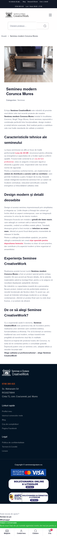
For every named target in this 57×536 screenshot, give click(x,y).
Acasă (3, 36)
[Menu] (50, 15)
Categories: (11, 100)
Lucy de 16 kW (21, 153)
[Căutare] (43, 26)
